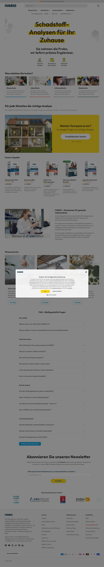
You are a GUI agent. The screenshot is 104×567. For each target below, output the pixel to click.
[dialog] (52, 283)
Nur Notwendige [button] (57, 291)
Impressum (70, 288)
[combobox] (86, 272)
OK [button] (45, 291)
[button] (52, 295)
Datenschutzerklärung (57, 288)
